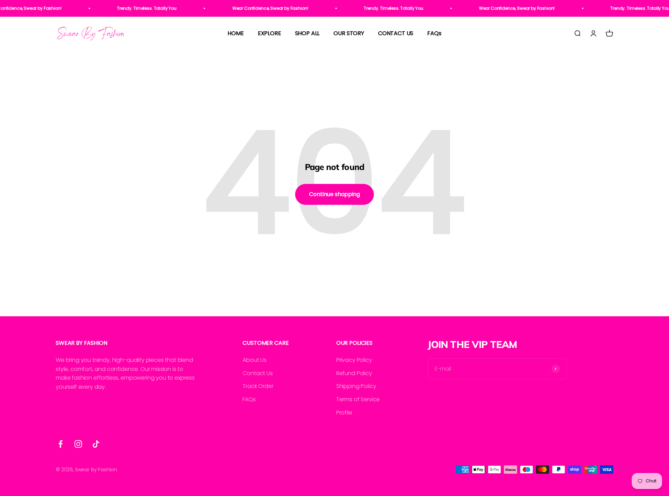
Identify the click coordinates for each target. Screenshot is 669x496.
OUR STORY (348, 34)
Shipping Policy (356, 386)
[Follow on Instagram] (78, 444)
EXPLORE (269, 34)
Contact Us (257, 373)
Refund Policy (354, 373)
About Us (255, 360)
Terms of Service (358, 399)
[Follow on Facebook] (60, 444)
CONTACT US (395, 34)
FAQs (434, 34)
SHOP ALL (307, 34)
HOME (236, 34)
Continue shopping (334, 194)
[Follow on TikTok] (96, 444)
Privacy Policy (354, 360)
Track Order (258, 386)
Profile (344, 413)
